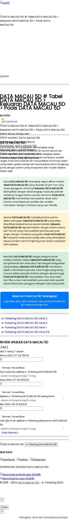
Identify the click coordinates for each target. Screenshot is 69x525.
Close (4, 507)
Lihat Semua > (10, 432)
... (64, 374)
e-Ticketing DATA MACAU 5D (41, 444)
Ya (57, 521)
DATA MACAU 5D (29, 482)
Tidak (63, 521)
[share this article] (4, 76)
